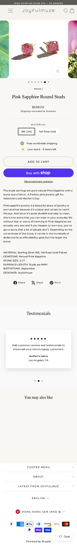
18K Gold (26, 131)
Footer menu (38, 467)
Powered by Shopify (38, 541)
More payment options (38, 181)
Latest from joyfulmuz (38, 486)
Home (37, 88)
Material (38, 125)
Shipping (25, 111)
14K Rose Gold (47, 131)
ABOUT (38, 476)
